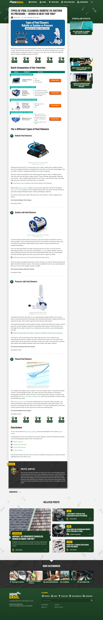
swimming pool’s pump (20, 401)
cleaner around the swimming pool (30, 396)
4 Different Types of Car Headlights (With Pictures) (77, 515)
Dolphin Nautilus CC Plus (38, 164)
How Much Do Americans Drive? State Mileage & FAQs (78, 530)
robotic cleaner (23, 188)
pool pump (43, 250)
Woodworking (84, 2)
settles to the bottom (16, 189)
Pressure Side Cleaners (20, 444)
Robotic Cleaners (18, 441)
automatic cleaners (30, 431)
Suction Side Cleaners (19, 447)
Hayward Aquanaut (37, 236)
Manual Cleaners (18, 450)
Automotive (34, 2)
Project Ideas (55, 2)
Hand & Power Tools (69, 2)
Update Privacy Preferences (16, 604)
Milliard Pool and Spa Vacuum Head (39, 387)
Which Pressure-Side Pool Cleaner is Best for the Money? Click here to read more (37, 333)
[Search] (92, 600)
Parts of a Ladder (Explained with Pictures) (78, 546)
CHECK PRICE (55, 80)
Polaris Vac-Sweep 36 (40, 313)
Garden (44, 2)
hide (20, 492)
